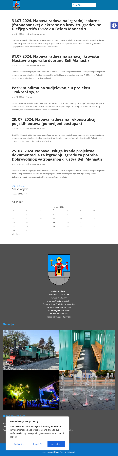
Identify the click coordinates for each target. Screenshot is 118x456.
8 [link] (13, 218)
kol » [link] (18, 234)
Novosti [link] (29, 97)
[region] (37, 433)
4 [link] (53, 214)
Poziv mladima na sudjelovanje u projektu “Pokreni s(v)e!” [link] (51, 90)
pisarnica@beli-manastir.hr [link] (58, 301)
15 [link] (14, 222)
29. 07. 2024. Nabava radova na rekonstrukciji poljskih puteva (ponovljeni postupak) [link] (54, 121)
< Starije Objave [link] (18, 186)
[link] (114, 25)
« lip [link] (13, 234)
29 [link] (14, 230)
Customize (19, 444)
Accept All (56, 444)
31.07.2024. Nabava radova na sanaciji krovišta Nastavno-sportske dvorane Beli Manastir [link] (55, 58)
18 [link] (54, 222)
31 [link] (40, 230)
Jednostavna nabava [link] (35, 34)
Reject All (37, 444)
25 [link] (54, 226)
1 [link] (13, 214)
